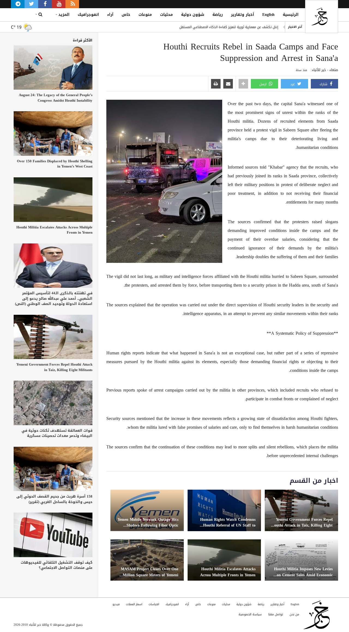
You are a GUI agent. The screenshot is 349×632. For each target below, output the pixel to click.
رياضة (217, 14)
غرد (293, 84)
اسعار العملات (134, 604)
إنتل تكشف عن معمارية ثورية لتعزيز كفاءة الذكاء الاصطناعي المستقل (228, 27)
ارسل (263, 84)
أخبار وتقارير (242, 14)
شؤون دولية (192, 14)
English (268, 14)
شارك (324, 84)
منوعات (145, 14)
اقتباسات (154, 604)
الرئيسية (291, 14)
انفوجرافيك (88, 14)
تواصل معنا (275, 614)
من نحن (294, 614)
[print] (216, 84)
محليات (166, 14)
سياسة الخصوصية (250, 614)
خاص (126, 14)
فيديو (116, 604)
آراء (110, 14)
